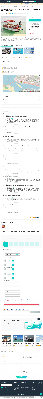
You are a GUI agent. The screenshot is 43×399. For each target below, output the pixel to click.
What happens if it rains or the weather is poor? (13, 204)
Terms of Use (16, 387)
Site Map (15, 389)
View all (4, 214)
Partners (33, 385)
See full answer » (9, 132)
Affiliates (22, 385)
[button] (15, 124)
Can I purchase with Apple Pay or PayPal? (12, 176)
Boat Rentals (10, 6)
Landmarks (34, 389)
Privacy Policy (16, 385)
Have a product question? (6, 14)
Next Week (28, 237)
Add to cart (35, 311)
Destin (2, 6)
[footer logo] (21, 394)
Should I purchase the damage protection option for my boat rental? (17, 145)
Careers (33, 387)
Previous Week (14, 237)
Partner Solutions (24, 386)
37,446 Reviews (27, 3)
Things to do (6, 6)
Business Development (25, 387)
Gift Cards (33, 388)
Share (38, 33)
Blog (32, 386)
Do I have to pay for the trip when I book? (12, 195)
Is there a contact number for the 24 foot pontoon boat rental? (16, 116)
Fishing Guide (16, 388)
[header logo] (7, 1)
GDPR (15, 386)
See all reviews (21, 376)
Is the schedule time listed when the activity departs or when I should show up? (19, 185)
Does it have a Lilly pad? (9, 136)
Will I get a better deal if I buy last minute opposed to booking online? (17, 126)
